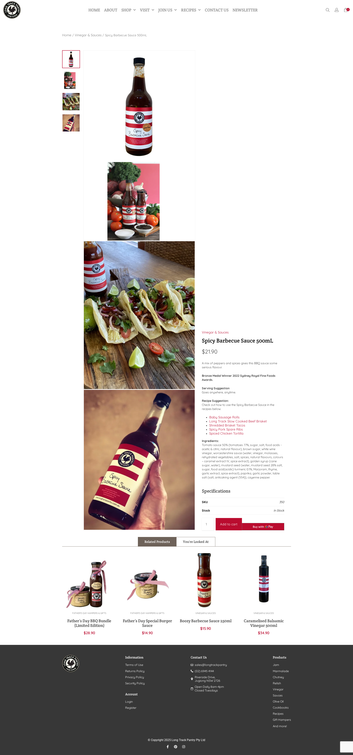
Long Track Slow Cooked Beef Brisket (238, 421)
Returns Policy (135, 671)
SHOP (126, 10)
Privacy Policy (134, 677)
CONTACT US (217, 10)
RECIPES (188, 10)
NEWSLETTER (245, 10)
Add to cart (228, 524)
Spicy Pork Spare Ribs (226, 429)
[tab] (157, 542)
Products (279, 657)
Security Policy (135, 683)
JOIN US (165, 10)
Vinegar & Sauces (88, 35)
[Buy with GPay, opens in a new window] (263, 526)
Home (66, 35)
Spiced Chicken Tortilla (226, 433)
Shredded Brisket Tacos (227, 425)
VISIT (145, 10)
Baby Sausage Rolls (224, 417)
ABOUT (110, 10)
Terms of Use (134, 665)
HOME (94, 10)
